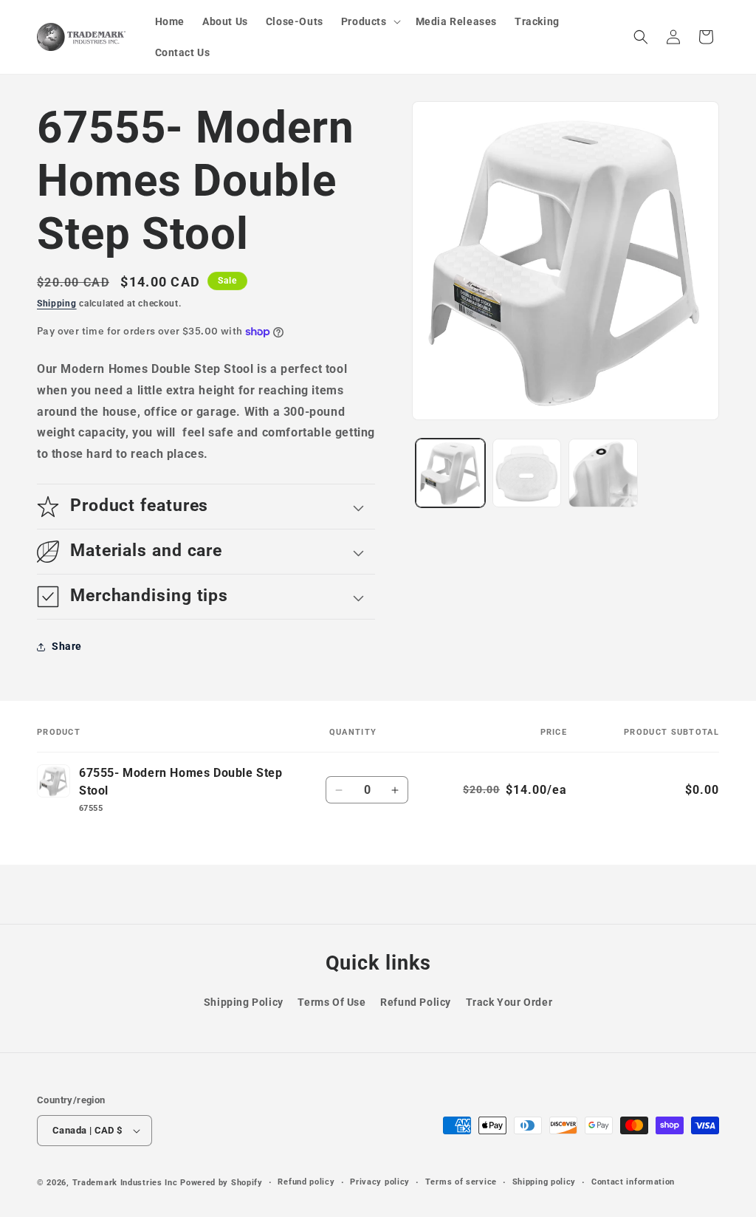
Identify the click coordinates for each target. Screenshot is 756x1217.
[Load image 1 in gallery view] (450, 473)
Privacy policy (380, 1182)
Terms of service (461, 1182)
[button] (369, 21)
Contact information (633, 1182)
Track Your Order (509, 1002)
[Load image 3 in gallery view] (602, 473)
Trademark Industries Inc (125, 1182)
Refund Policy (415, 1002)
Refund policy (306, 1182)
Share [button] (67, 646)
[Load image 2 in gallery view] (526, 473)
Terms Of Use (331, 1002)
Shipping (57, 303)
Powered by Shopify (221, 1182)
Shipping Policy (244, 1002)
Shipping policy (544, 1182)
